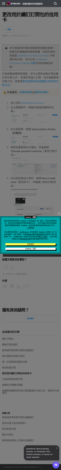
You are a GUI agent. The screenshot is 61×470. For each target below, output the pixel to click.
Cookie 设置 (30, 249)
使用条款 (39, 234)
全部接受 (30, 244)
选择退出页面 (25, 239)
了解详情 (30, 228)
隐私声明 (31, 234)
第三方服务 (43, 237)
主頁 (13, 3)
